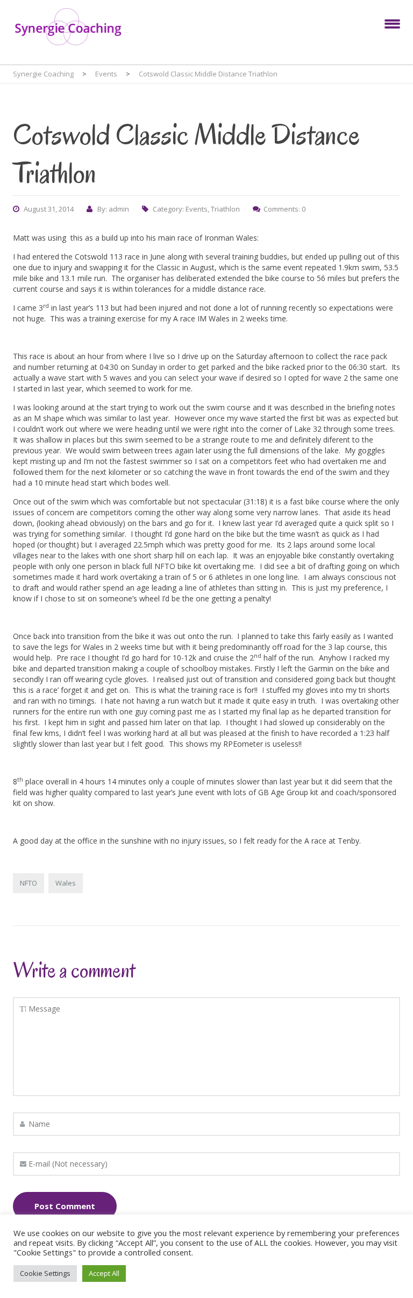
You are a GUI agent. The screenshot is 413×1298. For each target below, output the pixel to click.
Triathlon (225, 209)
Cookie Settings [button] (45, 1273)
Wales (65, 883)
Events (197, 209)
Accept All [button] (104, 1273)
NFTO (28, 883)
